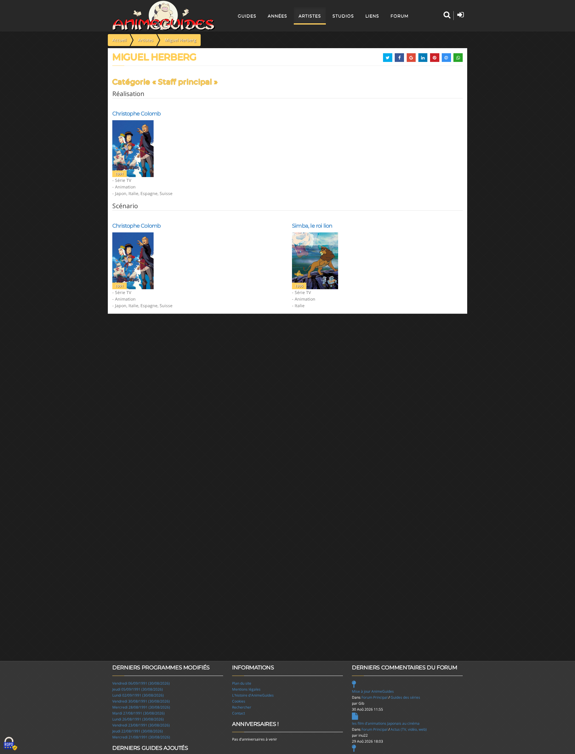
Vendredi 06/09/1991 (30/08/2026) (141, 683)
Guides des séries (405, 697)
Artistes (310, 16)
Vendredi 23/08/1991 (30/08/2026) (141, 725)
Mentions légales (246, 689)
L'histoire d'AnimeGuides (253, 695)
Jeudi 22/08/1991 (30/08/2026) (137, 731)
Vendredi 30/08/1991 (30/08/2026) (141, 701)
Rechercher (241, 707)
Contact (238, 713)
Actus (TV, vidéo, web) (409, 729)
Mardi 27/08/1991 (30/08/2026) (138, 713)
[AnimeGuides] (163, 16)
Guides (247, 16)
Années (277, 16)
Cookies (238, 701)
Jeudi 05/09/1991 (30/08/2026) (137, 689)
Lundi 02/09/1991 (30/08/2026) (138, 695)
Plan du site (241, 683)
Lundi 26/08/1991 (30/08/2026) (138, 719)
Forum (399, 16)
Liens (372, 16)
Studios (343, 16)
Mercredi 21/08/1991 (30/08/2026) (141, 737)
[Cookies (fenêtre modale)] (10, 744)
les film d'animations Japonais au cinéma (386, 723)
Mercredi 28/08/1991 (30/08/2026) (141, 707)
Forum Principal (374, 697)
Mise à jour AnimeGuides (373, 691)
